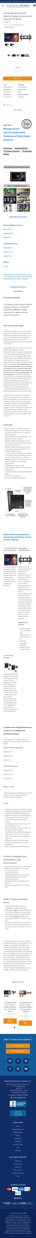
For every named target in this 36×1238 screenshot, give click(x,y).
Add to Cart (10, 1021)
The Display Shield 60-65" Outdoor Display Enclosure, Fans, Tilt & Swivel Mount (10, 1007)
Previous (5, 55)
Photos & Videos (18, 1144)
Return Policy (18, 1170)
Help (18, 1147)
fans (15, 910)
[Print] (11, 105)
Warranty (18, 1167)
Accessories (18, 1138)
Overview (8, 148)
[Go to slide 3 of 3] (21, 1027)
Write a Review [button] (9, 27)
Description (18, 110)
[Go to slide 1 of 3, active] (14, 1027)
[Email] (8, 105)
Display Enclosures (18, 1129)
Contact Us (18, 1161)
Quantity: (18, 67)
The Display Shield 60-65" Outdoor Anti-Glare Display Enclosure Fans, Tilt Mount (25, 1007)
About (18, 1126)
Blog (18, 1176)
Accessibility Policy (18, 1173)
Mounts (18, 1135)
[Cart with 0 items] (33, 6)
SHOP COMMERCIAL (18, 1051)
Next (31, 55)
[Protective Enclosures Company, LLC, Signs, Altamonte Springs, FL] (18, 1104)
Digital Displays (18, 1132)
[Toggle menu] (3, 5)
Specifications (21, 148)
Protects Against (12, 151)
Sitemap (18, 1150)
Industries (18, 1141)
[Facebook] (5, 105)
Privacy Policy (18, 1164)
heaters (16, 916)
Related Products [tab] (18, 982)
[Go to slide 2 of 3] (17, 1027)
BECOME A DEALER (18, 1045)
